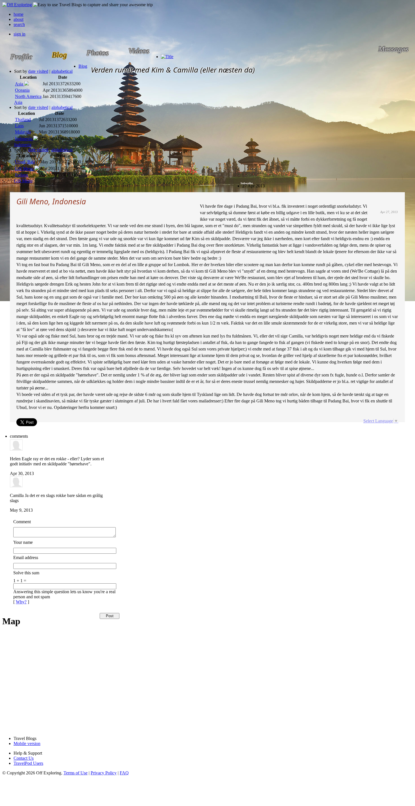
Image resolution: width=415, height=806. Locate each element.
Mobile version (27, 743)
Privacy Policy (104, 772)
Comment (22, 521)
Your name (23, 542)
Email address (25, 557)
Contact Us (24, 758)
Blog (82, 66)
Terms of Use (76, 772)
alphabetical (62, 71)
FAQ (124, 772)
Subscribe (247, 183)
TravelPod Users (28, 763)
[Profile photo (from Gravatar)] (16, 449)
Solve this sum (26, 572)
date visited (38, 71)
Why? (21, 601)
